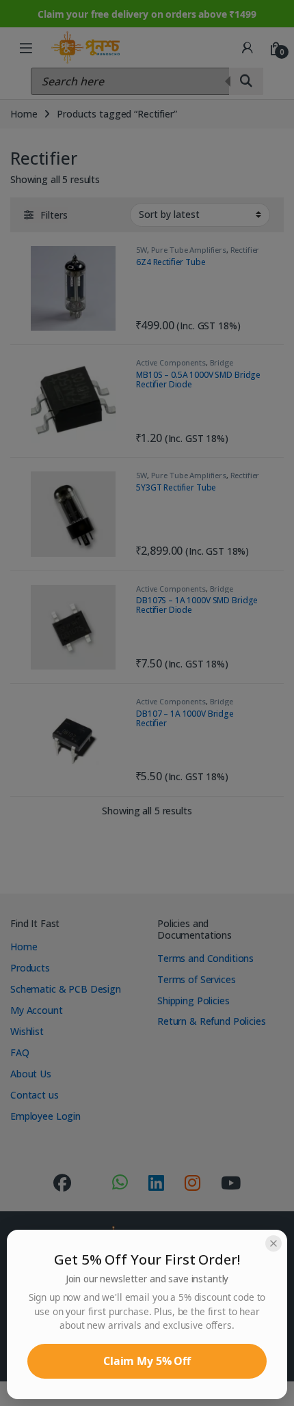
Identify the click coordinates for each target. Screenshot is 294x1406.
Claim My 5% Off (147, 1360)
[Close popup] (273, 1243)
